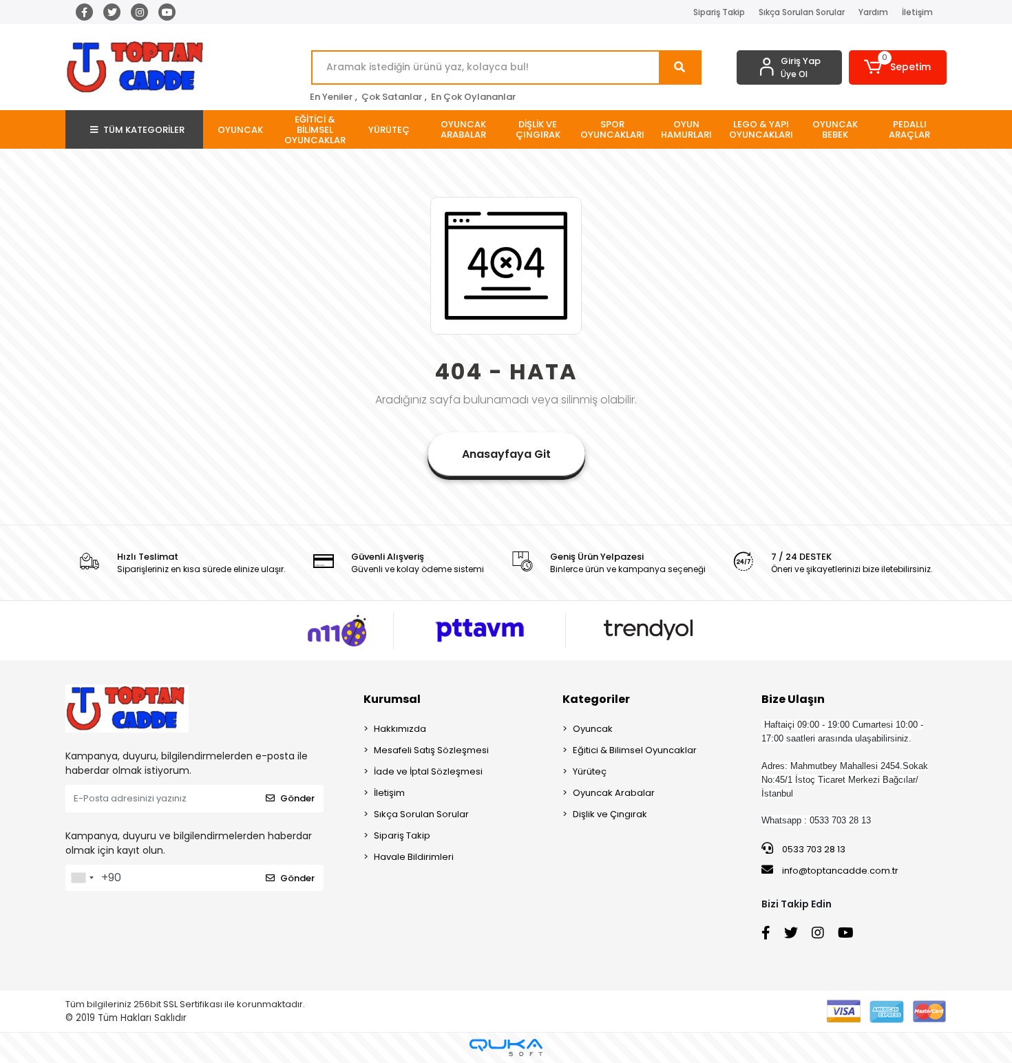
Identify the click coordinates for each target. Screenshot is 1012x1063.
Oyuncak (593, 728)
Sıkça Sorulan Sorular (802, 12)
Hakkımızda (400, 728)
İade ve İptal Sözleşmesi (428, 771)
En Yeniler (331, 96)
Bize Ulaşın (793, 699)
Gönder (297, 798)
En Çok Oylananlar (473, 96)
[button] (898, 67)
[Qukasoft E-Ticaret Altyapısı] (506, 1047)
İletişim (917, 12)
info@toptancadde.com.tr (840, 870)
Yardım (873, 12)
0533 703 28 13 (812, 849)
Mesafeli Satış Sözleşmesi (431, 750)
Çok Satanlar (391, 96)
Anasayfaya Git (506, 454)
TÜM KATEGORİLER (144, 129)
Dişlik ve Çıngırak (610, 814)
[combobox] (82, 877)
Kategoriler (596, 699)
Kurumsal (392, 699)
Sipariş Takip (719, 12)
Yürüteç (590, 771)
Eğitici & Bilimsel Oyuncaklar (635, 750)
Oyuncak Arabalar (614, 792)
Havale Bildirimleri (414, 856)
